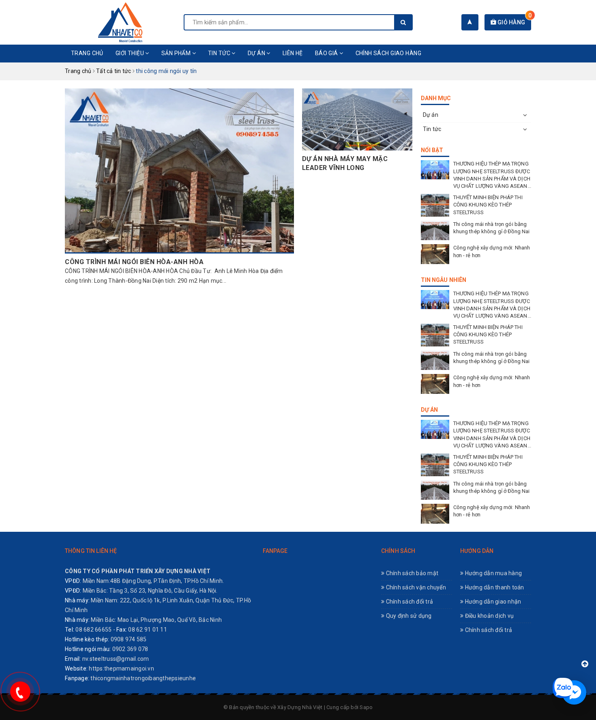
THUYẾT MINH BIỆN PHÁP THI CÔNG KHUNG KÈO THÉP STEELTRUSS (488, 204)
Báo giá (327, 53)
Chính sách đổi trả (408, 601)
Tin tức (220, 53)
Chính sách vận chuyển (415, 587)
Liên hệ (293, 53)
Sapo (366, 707)
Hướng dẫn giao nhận (492, 601)
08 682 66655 (93, 629)
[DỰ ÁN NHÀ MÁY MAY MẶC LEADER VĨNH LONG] (357, 119)
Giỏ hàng (513, 22)
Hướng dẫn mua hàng (492, 573)
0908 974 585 (129, 639)
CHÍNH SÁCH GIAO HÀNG (388, 53)
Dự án (257, 53)
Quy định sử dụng (407, 616)
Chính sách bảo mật (411, 573)
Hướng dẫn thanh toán (493, 587)
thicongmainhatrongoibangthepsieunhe (143, 678)
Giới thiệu (131, 53)
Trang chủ (87, 53)
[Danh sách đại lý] (469, 22)
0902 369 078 (130, 649)
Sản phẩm (176, 53)
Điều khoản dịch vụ (488, 616)
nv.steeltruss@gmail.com (115, 659)
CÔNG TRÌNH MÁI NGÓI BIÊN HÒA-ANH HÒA (134, 262)
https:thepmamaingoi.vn (121, 668)
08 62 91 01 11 (147, 629)
